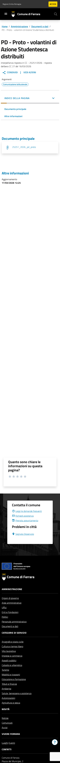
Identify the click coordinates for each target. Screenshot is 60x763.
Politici (5, 617)
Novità (5, 709)
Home (5, 26)
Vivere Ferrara (11, 734)
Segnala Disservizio (24, 534)
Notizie (5, 718)
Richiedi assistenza (24, 516)
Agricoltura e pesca (11, 702)
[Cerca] (55, 14)
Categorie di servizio (14, 632)
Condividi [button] (12, 72)
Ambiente (6, 688)
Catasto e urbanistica (12, 665)
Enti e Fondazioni (10, 612)
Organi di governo (10, 598)
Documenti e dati (39, 26)
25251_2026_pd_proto (24, 147)
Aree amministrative (11, 603)
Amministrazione (19, 26)
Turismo (5, 670)
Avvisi (4, 727)
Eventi (12, 743)
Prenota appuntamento (26, 520)
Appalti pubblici (9, 660)
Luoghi (5, 743)
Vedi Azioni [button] (29, 72)
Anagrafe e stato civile (12, 641)
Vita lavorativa (9, 651)
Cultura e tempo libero (12, 646)
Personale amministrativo (14, 621)
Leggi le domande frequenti (28, 511)
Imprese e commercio (12, 656)
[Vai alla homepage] (14, 14)
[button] (30, 98)
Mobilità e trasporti (11, 674)
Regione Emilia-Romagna (12, 4)
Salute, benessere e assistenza (16, 693)
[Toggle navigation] (6, 14)
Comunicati (7, 723)
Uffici (4, 607)
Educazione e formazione (14, 679)
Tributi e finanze (9, 684)
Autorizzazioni (8, 698)
